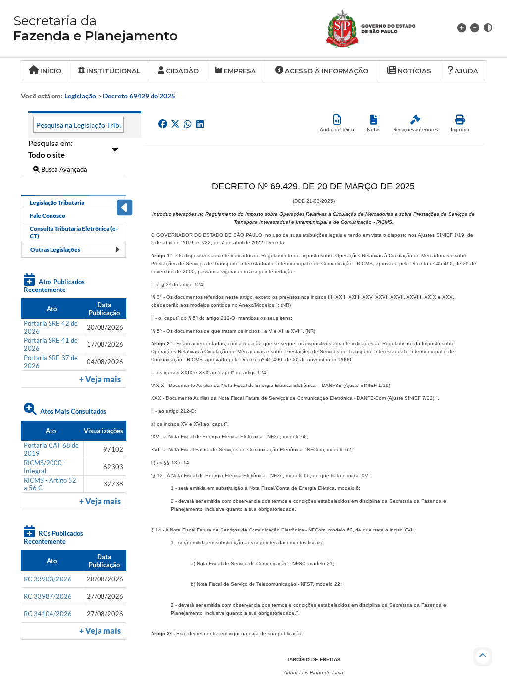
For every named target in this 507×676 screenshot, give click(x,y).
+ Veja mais (100, 379)
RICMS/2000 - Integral (45, 467)
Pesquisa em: (50, 142)
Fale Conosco (47, 215)
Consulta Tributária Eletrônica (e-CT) (74, 232)
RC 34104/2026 (48, 614)
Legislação (80, 96)
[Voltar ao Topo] (482, 656)
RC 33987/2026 (48, 596)
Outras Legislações (55, 249)
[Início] (382, 27)
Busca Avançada (63, 169)
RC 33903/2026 (48, 579)
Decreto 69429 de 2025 (139, 96)
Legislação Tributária (57, 202)
